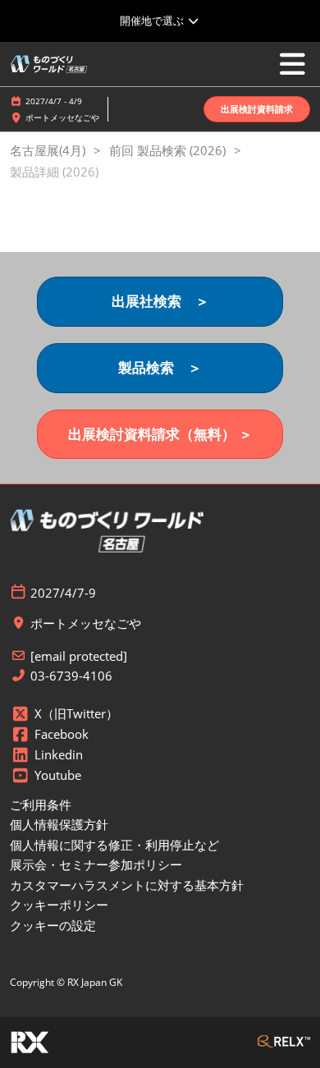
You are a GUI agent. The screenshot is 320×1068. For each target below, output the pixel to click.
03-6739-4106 (71, 676)
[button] (256, 109)
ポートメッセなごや (62, 117)
